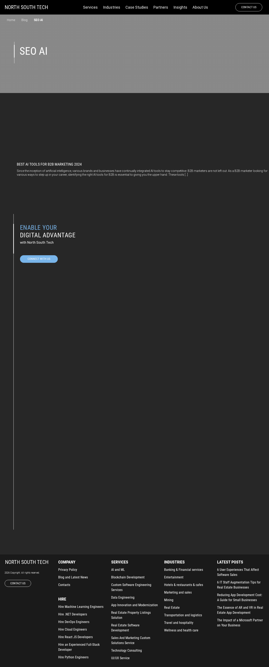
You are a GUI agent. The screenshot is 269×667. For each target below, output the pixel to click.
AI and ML (118, 570)
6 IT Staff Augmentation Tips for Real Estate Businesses (239, 584)
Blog (24, 20)
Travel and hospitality (178, 623)
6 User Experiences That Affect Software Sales (238, 572)
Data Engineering (122, 597)
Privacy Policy (67, 570)
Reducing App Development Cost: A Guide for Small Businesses (239, 597)
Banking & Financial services (183, 570)
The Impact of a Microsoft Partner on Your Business (240, 622)
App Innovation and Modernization (134, 605)
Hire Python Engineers (73, 657)
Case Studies (136, 7)
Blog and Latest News (73, 577)
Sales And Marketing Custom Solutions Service (130, 640)
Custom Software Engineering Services (131, 587)
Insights (180, 7)
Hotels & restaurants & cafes (183, 585)
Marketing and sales (178, 592)
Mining (168, 600)
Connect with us (39, 258)
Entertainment (173, 577)
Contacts (64, 585)
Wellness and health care (181, 630)
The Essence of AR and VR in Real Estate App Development (240, 610)
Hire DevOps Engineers (73, 622)
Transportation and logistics (183, 615)
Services (90, 7)
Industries (111, 7)
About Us (200, 7)
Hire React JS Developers (75, 637)
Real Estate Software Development (125, 627)
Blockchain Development (128, 577)
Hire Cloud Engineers (72, 629)
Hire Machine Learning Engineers (80, 607)
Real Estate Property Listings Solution (131, 615)
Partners (160, 7)
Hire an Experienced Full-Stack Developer (79, 647)
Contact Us (248, 7)
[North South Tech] (26, 7)
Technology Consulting (126, 650)
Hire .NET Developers (72, 614)
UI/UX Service (120, 658)
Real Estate (172, 608)
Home (11, 20)
